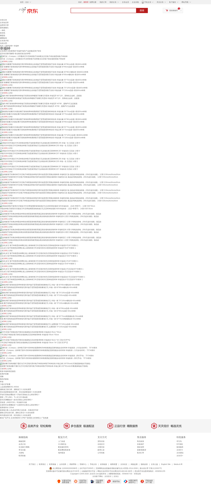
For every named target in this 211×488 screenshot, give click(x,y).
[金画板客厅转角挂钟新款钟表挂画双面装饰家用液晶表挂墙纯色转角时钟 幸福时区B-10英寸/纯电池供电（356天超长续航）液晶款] (50, 229)
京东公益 (154, 464)
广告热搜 (44, 418)
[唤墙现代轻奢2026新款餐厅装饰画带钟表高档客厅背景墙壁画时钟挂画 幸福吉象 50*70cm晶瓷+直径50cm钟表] (43, 111)
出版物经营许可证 (88, 471)
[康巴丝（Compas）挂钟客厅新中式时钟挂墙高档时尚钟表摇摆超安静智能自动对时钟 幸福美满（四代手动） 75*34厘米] (47, 356)
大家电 (21, 453)
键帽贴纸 (3, 38)
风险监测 (134, 464)
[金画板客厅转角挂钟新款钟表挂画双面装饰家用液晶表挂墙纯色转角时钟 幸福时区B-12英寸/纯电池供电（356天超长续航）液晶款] (50, 214)
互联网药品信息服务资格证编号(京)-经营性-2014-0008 (117, 468)
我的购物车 (173, 10)
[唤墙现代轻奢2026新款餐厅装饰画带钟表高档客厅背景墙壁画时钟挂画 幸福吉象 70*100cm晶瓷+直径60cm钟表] (44, 135)
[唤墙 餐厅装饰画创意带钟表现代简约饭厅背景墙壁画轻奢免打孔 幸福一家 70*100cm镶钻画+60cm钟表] (40, 300)
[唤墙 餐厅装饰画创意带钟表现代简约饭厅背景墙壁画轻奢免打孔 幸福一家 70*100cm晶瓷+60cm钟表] (39, 293)
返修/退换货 (141, 450)
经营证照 (137, 474)
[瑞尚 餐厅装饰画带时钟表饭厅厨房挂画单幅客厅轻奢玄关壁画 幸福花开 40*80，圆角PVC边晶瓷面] (38, 103)
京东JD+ (180, 456)
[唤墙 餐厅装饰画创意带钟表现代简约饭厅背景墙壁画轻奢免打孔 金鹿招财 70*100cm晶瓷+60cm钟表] (39, 324)
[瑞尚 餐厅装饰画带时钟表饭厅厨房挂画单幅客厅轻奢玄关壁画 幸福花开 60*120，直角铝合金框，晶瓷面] (41, 96)
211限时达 (62, 444)
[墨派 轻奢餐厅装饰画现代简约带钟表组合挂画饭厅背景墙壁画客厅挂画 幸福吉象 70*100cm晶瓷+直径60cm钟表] (44, 88)
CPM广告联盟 (26, 418)
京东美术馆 (4, 41)
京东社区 (123, 464)
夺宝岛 (179, 441)
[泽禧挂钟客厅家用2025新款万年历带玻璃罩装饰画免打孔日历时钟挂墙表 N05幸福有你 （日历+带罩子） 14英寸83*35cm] (47, 206)
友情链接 (103, 464)
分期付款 (101, 447)
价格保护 (140, 444)
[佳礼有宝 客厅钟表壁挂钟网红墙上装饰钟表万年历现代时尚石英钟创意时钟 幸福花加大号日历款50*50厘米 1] (42, 277)
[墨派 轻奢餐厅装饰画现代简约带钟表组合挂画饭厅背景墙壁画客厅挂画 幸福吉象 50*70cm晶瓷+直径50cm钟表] (43, 80)
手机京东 (147, 2)
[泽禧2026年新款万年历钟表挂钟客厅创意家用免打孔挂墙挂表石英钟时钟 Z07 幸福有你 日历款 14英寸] (40, 151)
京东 (38, 11)
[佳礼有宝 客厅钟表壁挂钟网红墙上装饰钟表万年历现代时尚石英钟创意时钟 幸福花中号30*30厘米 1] (39, 245)
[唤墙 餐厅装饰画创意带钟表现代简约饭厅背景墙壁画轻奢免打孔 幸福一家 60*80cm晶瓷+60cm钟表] (39, 308)
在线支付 (101, 444)
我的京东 (113, 2)
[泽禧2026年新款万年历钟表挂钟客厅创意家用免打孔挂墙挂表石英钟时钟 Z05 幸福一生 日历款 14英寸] (40, 159)
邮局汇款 (101, 450)
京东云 (116, 476)
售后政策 (140, 441)
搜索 (142, 10)
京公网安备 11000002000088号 (64, 468)
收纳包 (2, 33)
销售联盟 (113, 464)
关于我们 (32, 464)
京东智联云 (36, 418)
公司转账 (101, 453)
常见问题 (22, 450)
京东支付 (107, 476)
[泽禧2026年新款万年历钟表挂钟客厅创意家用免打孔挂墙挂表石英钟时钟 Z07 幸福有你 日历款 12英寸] (40, 167)
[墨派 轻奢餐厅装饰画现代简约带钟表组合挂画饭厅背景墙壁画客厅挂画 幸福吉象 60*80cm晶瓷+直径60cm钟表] (43, 64)
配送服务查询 (63, 447)
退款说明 (140, 447)
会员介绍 (22, 444)
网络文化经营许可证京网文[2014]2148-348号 (114, 471)
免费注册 (92, 2)
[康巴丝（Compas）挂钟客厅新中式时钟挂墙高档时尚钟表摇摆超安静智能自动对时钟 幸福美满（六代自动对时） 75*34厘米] (48, 348)
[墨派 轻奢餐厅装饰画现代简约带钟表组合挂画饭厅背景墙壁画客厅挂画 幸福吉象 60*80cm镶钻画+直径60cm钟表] (44, 72)
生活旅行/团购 (24, 447)
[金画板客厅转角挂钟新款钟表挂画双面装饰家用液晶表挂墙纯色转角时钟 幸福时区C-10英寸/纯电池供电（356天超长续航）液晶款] (50, 237)
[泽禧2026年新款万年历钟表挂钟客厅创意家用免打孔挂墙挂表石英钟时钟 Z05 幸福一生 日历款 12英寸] (40, 143)
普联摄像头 (4, 28)
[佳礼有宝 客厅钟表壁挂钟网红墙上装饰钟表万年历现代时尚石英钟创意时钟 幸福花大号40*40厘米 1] (39, 261)
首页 (1, 46)
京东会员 (125, 2)
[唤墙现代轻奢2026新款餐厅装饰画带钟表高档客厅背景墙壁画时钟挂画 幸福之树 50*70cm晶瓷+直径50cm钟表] (43, 127)
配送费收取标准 (64, 450)
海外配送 (61, 453)
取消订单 (140, 453)
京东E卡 (180, 450)
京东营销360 (16, 418)
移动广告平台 (5, 418)
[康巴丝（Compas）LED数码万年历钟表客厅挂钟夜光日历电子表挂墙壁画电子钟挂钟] (33, 56)
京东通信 (180, 453)
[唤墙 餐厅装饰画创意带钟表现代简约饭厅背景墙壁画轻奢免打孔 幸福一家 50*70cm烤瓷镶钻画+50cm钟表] (41, 316)
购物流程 (22, 441)
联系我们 (42, 464)
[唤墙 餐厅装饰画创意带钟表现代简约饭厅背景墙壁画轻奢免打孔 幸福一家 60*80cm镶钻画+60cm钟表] (40, 285)
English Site (166, 464)
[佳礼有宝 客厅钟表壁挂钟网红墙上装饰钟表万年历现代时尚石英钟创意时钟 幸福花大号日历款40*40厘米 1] (41, 269)
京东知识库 (4, 23)
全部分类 (3, 20)
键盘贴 (2, 35)
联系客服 (22, 456)
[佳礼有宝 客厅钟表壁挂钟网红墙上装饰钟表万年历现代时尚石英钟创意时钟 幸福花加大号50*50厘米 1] (40, 253)
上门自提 (61, 441)
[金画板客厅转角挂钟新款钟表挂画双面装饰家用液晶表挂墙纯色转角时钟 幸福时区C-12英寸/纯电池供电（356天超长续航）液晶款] (50, 222)
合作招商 (62, 464)
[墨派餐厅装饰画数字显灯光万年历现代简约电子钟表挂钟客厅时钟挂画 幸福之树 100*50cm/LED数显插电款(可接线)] (45, 363)
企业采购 (135, 2)
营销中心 (83, 464)
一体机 (2, 30)
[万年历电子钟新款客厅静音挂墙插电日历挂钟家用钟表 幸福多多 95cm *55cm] (30, 332)
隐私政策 (144, 464)
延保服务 (180, 447)
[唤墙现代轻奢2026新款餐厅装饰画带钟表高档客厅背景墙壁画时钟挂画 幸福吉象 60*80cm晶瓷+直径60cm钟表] (43, 119)
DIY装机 (180, 444)
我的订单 (103, 2)
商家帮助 (72, 464)
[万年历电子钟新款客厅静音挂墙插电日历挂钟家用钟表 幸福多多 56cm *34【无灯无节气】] (35, 340)
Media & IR (178, 464)
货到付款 (101, 441)
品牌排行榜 (4, 25)
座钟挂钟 (8, 46)
